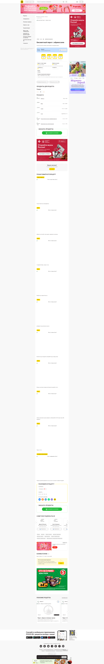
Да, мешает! (52, 169)
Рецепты (25, 15)
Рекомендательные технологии (50, 650)
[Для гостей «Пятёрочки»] (33, 31)
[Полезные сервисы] (33, 22)
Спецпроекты (26, 18)
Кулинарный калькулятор (41, 82)
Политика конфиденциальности (48, 649)
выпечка (42, 534)
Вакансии (43, 650)
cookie (60, 657)
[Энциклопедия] (33, 28)
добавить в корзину (53, 132)
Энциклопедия (26, 27)
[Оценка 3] (43, 494)
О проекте (25, 43)
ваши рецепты (47, 536)
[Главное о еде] (33, 25)
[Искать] (66, 2)
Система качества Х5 (27, 40)
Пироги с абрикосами (55, 536)
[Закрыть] (67, 649)
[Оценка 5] (46, 494)
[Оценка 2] (41, 494)
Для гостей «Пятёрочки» (26, 31)
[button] (36, 522)
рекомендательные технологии (52, 657)
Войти (61, 563)
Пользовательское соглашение (59, 649)
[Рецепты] (33, 15)
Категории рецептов (59, 650)
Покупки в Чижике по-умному (27, 37)
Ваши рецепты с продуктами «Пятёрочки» (54, 538)
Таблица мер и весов (54, 82)
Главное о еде (26, 24)
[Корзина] (77, 1)
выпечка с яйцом (40, 536)
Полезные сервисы (27, 21)
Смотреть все (64, 597)
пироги (38, 534)
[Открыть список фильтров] (63, 1)
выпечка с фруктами (56, 534)
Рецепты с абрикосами (41, 538)
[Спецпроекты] (33, 19)
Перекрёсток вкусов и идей (26, 34)
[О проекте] (33, 43)
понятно (64, 657)
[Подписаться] (58, 602)
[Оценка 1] (39, 494)
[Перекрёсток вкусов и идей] (33, 34)
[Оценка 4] (44, 494)
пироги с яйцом (49, 534)
